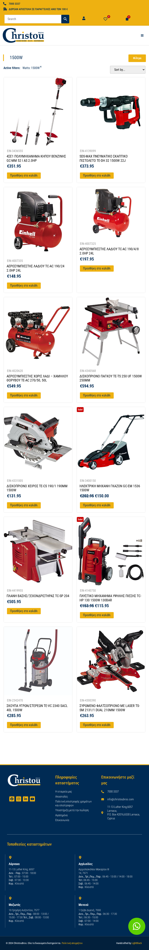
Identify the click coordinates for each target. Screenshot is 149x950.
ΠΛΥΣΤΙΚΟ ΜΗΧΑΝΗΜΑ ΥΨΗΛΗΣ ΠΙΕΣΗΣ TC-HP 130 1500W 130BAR (110, 598)
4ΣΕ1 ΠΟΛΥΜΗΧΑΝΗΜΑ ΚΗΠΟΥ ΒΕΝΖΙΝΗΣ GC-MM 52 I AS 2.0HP (36, 158)
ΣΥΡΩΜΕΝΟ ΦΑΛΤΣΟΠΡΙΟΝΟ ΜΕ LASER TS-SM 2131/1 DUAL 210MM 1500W (110, 708)
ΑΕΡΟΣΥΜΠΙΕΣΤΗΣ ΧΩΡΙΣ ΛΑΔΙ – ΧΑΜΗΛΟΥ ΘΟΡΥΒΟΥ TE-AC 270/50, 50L (37, 378)
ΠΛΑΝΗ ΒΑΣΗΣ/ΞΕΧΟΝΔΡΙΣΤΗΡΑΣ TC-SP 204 (38, 596)
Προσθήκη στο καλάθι (24, 175)
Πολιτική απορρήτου (72, 943)
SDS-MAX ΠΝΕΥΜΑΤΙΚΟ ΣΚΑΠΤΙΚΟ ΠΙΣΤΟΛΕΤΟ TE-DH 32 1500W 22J (104, 158)
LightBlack (137, 943)
